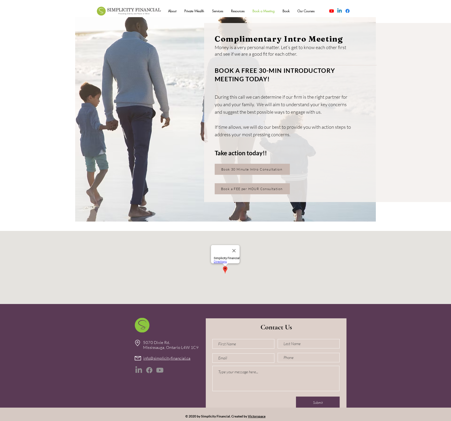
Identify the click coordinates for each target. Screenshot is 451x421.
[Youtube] (331, 11)
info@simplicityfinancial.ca (167, 358)
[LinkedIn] (139, 370)
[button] (172, 11)
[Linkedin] (339, 11)
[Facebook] (347, 11)
